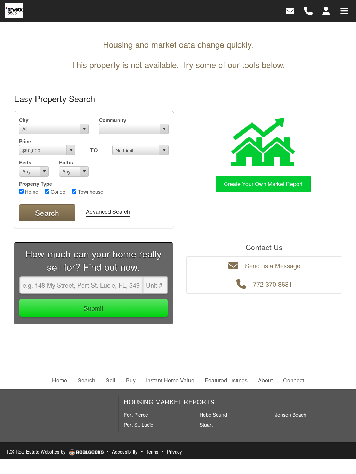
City (24, 120)
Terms (152, 451)
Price (25, 141)
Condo (57, 191)
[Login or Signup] (326, 10)
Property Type (35, 183)
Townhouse (89, 191)
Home (31, 191)
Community (112, 120)
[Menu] (344, 10)
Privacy (174, 451)
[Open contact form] (290, 10)
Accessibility (125, 451)
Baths (66, 162)
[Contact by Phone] (308, 10)
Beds (25, 162)
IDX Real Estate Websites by (37, 451)
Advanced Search (108, 211)
